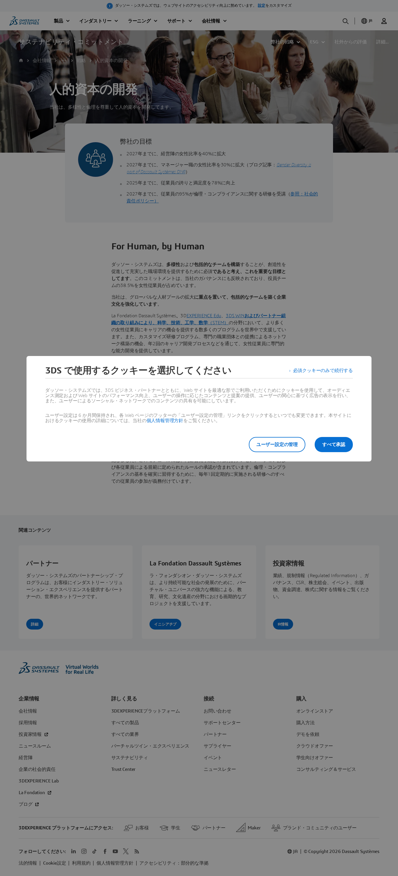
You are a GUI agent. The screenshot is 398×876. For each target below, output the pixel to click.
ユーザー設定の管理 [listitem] (277, 444)
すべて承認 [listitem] (333, 444)
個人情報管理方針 (165, 420)
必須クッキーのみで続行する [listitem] (323, 370)
